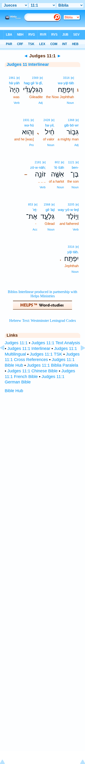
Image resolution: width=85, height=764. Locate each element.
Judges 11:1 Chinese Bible (32, 371)
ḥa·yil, (49, 125)
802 (57, 162)
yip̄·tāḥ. (73, 252)
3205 (71, 204)
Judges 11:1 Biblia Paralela (52, 365)
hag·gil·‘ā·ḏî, (33, 83)
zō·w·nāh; (38, 167)
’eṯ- (35, 210)
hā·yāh (14, 83)
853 (30, 204)
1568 (47, 204)
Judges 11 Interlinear (28, 64)
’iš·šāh (59, 167)
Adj (40, 103)
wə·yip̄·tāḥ (66, 83)
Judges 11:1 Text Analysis (55, 342)
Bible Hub (14, 390)
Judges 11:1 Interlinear (28, 348)
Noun (70, 103)
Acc (35, 229)
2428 (46, 120)
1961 (12, 78)
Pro (31, 145)
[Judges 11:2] (79, 358)
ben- (75, 167)
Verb (17, 103)
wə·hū (29, 125)
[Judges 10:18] (6, 358)
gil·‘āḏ (50, 210)
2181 (38, 162)
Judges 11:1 (16, 342)
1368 (71, 120)
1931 (26, 120)
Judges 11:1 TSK (46, 354)
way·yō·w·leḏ (68, 210)
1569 (35, 78)
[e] (72, 78)
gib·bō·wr (71, 125)
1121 (71, 162)
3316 (66, 78)
